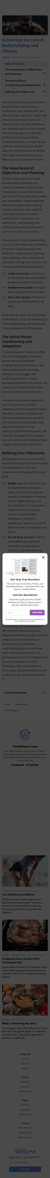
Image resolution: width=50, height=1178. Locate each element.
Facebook (25, 1081)
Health (25, 1058)
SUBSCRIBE (37, 612)
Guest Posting (25, 1114)
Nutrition (25, 1063)
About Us (25, 1104)
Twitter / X (25, 1086)
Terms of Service (25, 1127)
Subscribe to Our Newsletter (25, 1157)
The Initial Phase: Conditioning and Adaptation (23, 83)
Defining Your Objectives (20, 92)
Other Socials (25, 1091)
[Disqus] (25, 811)
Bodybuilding (21, 704)
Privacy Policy (25, 1132)
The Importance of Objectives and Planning (23, 72)
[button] (25, 693)
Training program (11, 710)
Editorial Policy (25, 1137)
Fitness (6, 57)
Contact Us (25, 1109)
